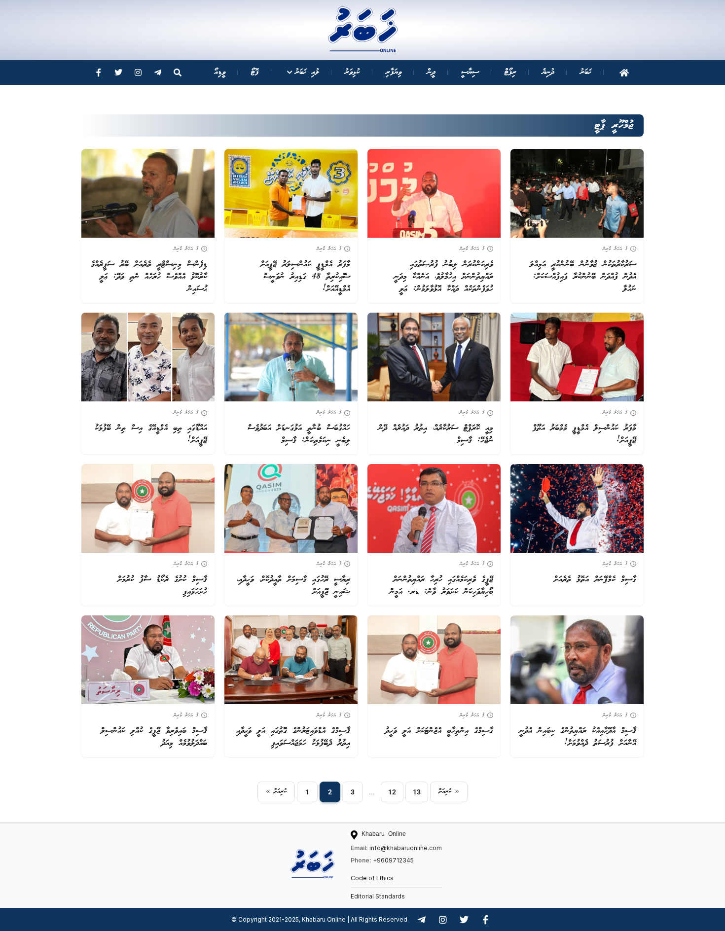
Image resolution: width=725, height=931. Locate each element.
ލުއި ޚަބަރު (307, 72)
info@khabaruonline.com (405, 848)
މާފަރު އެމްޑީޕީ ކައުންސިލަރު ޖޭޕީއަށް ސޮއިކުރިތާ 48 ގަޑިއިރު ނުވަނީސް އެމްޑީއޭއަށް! (305, 277)
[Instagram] (138, 72)
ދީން (431, 72)
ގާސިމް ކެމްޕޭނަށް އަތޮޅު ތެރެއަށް (595, 579)
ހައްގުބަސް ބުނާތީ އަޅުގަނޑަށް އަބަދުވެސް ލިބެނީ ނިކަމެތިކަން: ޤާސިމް (299, 434)
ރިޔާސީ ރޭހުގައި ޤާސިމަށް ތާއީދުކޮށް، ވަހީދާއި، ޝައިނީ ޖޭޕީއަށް (293, 586)
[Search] (177, 72)
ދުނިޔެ (548, 72)
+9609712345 (393, 860)
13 (417, 792)
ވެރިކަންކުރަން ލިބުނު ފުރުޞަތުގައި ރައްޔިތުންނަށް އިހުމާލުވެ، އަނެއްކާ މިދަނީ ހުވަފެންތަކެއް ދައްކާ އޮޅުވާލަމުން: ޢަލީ (443, 277)
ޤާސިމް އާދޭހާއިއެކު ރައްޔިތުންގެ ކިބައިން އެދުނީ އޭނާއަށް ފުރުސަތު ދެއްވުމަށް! (577, 737)
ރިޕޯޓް (510, 72)
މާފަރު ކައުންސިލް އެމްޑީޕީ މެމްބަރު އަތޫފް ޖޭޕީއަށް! (584, 434)
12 (392, 792)
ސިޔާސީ (470, 72)
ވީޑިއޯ (219, 72)
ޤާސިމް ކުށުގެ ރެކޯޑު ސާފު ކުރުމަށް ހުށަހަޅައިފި (162, 586)
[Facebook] (99, 72)
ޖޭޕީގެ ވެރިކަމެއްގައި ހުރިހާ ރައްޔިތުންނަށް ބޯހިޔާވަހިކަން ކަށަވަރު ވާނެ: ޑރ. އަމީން (441, 586)
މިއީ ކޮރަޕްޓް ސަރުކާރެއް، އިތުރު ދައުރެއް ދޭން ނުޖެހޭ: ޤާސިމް (435, 434)
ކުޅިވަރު (352, 72)
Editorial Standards (378, 896)
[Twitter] (118, 72)
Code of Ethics (372, 878)
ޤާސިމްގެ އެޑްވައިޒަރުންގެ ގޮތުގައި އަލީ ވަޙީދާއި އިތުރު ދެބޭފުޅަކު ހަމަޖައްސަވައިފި (293, 737)
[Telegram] (158, 72)
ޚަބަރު (585, 72)
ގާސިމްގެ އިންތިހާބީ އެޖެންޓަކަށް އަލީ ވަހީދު (439, 731)
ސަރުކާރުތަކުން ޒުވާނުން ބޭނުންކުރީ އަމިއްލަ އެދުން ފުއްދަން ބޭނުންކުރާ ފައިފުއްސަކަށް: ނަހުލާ (583, 277)
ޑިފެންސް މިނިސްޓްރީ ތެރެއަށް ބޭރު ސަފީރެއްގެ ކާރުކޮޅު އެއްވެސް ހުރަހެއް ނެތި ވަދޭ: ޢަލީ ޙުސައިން (149, 277)
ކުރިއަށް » (448, 792)
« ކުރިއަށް (276, 792)
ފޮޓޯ (255, 72)
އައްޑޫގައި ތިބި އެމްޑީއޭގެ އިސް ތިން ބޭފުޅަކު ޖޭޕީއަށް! (151, 434)
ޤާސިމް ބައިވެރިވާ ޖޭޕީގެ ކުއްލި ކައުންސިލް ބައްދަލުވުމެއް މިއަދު (154, 737)
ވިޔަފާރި (393, 72)
